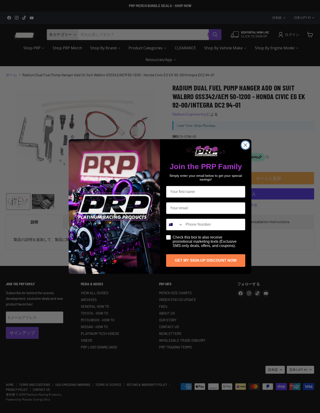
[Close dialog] (245, 145)
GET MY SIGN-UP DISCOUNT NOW (206, 260)
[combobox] (174, 224)
